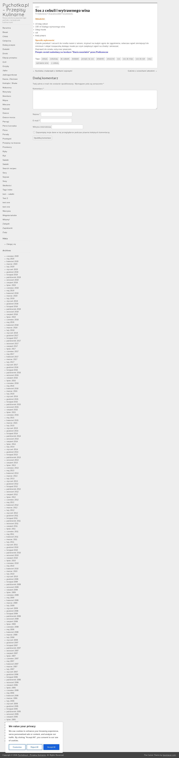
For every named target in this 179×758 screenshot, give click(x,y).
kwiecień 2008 (12, 632)
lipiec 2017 (11, 349)
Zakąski (6, 224)
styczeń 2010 (12, 577)
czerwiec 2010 (13, 563)
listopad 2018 (12, 306)
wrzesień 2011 (12, 524)
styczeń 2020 (12, 269)
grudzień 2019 (12, 272)
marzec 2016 (12, 391)
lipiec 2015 (11, 412)
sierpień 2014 (12, 441)
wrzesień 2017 (13, 344)
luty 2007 (10, 669)
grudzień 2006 (12, 674)
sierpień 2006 (12, 685)
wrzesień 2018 (13, 312)
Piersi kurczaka (10, 126)
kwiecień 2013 (12, 473)
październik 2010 (14, 553)
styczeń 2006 (12, 704)
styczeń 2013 (12, 481)
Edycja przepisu (10, 58)
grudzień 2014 (12, 431)
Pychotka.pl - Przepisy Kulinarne (32, 755)
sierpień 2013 (12, 463)
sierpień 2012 (12, 494)
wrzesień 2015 (13, 407)
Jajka (5, 70)
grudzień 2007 (12, 643)
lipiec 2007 (11, 656)
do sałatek (65, 59)
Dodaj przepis (9, 45)
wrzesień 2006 (13, 682)
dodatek (75, 59)
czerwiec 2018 (13, 320)
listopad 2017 (12, 338)
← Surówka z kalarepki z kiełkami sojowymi (52, 71)
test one (6, 202)
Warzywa (7, 211)
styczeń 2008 (12, 640)
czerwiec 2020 (13, 256)
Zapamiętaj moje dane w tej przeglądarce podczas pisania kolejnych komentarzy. (73, 132)
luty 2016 (10, 394)
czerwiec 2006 (13, 690)
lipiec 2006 (11, 688)
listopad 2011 (12, 518)
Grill (4, 62)
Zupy (5, 232)
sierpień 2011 (12, 526)
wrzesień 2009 (13, 587)
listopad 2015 (12, 402)
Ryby (5, 151)
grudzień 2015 (12, 399)
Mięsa (5, 100)
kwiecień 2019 (12, 293)
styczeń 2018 (12, 333)
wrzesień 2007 (13, 651)
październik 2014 (14, 436)
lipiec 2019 (11, 285)
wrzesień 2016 (13, 375)
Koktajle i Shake (10, 83)
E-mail (36, 120)
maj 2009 (10, 598)
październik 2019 (14, 277)
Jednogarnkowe (10, 75)
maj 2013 (10, 471)
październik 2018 (14, 309)
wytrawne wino (42, 63)
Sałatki (6, 160)
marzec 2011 (12, 539)
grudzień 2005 (12, 706)
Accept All (51, 747)
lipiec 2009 (11, 592)
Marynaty (7, 92)
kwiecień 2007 (12, 664)
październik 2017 (14, 341)
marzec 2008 (12, 635)
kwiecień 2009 (12, 600)
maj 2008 (10, 629)
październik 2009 (14, 584)
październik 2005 (14, 712)
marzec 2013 (12, 476)
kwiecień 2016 (12, 389)
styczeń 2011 (12, 545)
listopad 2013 (12, 455)
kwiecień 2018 (12, 325)
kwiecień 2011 (12, 537)
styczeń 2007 (12, 672)
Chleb (5, 36)
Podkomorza (42, 14)
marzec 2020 (12, 264)
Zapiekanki (8, 228)
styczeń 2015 (12, 428)
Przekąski (7, 139)
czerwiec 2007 (13, 659)
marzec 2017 (12, 359)
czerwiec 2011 (12, 532)
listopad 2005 (12, 709)
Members (7, 96)
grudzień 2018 (12, 304)
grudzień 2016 (12, 367)
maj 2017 (10, 354)
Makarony (7, 88)
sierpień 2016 (12, 378)
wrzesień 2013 (13, 460)
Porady (6, 134)
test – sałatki (8, 194)
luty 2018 (10, 330)
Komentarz (38, 89)
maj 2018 (10, 322)
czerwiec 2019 (13, 288)
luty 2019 (10, 298)
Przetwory (7, 147)
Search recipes (9, 168)
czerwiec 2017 (13, 351)
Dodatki (6, 49)
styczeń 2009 (12, 608)
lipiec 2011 (11, 529)
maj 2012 (10, 502)
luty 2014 (10, 447)
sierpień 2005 (12, 717)
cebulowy (54, 59)
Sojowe (6, 177)
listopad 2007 (12, 645)
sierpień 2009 (12, 590)
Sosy (5, 181)
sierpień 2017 (12, 346)
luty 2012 (10, 510)
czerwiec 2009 (13, 595)
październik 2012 (14, 489)
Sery (5, 173)
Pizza (5, 130)
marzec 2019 (12, 296)
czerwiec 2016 (13, 383)
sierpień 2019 (12, 283)
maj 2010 (10, 566)
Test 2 (5, 198)
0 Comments (68, 14)
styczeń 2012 (12, 513)
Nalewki (6, 109)
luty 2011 (10, 542)
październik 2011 (14, 521)
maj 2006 (10, 693)
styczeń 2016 (12, 396)
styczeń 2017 (12, 365)
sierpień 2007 (12, 653)
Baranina (7, 28)
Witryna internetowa (42, 127)
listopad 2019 (12, 275)
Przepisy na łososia (11, 143)
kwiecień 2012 (12, 505)
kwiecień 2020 (12, 261)
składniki (100, 59)
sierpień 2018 (12, 314)
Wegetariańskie (10, 215)
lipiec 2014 (11, 444)
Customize (17, 747)
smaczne (111, 59)
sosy (150, 59)
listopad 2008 (12, 614)
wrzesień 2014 (13, 439)
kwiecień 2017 (12, 357)
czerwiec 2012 (13, 500)
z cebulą (54, 63)
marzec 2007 (12, 667)
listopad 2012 (12, 486)
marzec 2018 (12, 328)
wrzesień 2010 (13, 555)
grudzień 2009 (12, 579)
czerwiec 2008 (13, 627)
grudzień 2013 (12, 452)
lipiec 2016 (11, 381)
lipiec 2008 (11, 624)
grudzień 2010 (12, 547)
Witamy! (6, 219)
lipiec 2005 (11, 720)
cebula (44, 59)
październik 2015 (14, 404)
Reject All (34, 747)
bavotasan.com (169, 755)
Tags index (7, 190)
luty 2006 (10, 701)
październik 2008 (14, 616)
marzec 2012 (12, 508)
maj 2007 (10, 661)
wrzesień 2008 (13, 619)
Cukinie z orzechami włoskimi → (142, 71)
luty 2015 (10, 426)
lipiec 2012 (11, 497)
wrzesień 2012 (13, 492)
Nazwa (36, 114)
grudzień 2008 (12, 611)
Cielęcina (7, 41)
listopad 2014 (12, 433)
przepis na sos (88, 59)
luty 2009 (10, 606)
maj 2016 (10, 386)
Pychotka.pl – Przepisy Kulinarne (16, 9)
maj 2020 (10, 259)
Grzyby (6, 66)
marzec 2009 (12, 603)
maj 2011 (10, 534)
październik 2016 (14, 373)
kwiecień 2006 (12, 696)
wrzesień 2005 (13, 714)
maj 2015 (10, 418)
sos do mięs (128, 59)
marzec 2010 (12, 571)
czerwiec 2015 (13, 415)
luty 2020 (10, 267)
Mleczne (6, 104)
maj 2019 (10, 291)
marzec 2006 (12, 698)
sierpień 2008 (12, 621)
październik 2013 (14, 457)
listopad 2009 (12, 582)
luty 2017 (10, 362)
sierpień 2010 (12, 558)
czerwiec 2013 (13, 468)
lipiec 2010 (11, 561)
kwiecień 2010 (12, 569)
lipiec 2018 (11, 317)
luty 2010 (10, 574)
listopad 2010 (12, 550)
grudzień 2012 (12, 484)
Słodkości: (7, 185)
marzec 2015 (12, 423)
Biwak (5, 32)
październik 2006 (14, 680)
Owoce (6, 113)
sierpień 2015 (12, 410)
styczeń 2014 (12, 449)
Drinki (5, 53)
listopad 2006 (12, 677)
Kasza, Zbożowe (10, 79)
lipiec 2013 (11, 465)
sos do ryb (140, 59)
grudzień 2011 (12, 516)
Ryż (4, 156)
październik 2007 (14, 648)
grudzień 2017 (12, 336)
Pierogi (6, 122)
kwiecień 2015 (12, 420)
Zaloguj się (11, 244)
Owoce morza (9, 117)
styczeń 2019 (12, 301)
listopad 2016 (12, 370)
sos (118, 59)
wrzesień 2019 (13, 280)
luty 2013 (10, 479)
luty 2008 (10, 637)
